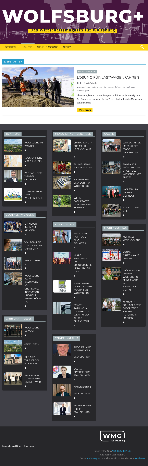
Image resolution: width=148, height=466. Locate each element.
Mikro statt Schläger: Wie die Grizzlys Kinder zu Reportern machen (132, 309)
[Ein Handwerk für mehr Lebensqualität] (62, 149)
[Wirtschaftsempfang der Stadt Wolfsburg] (111, 149)
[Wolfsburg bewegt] (13, 331)
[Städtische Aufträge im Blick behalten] (62, 240)
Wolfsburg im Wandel (33, 144)
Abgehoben (31, 344)
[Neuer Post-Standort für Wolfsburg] (62, 184)
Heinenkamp (84, 87)
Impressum (29, 446)
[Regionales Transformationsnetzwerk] (13, 380)
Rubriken (10, 47)
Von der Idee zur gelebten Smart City (33, 245)
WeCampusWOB (33, 262)
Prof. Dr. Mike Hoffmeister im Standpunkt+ (82, 352)
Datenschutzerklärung (12, 446)
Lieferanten (96, 87)
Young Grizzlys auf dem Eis (131, 255)
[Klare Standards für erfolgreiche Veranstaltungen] (62, 265)
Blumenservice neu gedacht (83, 166)
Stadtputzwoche (131, 209)
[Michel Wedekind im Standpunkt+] (62, 410)
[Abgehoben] (13, 346)
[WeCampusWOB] (13, 264)
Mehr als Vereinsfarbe (131, 238)
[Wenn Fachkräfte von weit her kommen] (62, 205)
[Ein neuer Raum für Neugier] (13, 229)
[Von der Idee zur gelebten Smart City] (13, 247)
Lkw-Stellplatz (128, 87)
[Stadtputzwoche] (111, 211)
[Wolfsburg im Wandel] (13, 146)
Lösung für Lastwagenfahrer (108, 77)
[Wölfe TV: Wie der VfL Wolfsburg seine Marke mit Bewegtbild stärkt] (111, 282)
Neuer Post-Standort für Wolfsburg (82, 182)
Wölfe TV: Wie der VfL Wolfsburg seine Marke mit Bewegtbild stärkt (131, 280)
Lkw (105, 87)
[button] (17, 47)
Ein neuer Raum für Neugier (30, 227)
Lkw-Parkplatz (114, 87)
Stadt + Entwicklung (87, 71)
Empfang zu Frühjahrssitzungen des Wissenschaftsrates (132, 171)
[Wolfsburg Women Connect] (111, 194)
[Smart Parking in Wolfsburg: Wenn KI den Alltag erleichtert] (62, 315)
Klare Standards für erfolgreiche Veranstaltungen (83, 263)
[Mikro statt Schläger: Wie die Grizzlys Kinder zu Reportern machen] (111, 311)
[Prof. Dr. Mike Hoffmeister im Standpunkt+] (62, 354)
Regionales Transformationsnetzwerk (33, 378)
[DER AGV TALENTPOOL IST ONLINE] (13, 362)
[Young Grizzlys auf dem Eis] (111, 257)
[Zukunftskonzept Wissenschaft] (13, 196)
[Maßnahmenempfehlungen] (13, 161)
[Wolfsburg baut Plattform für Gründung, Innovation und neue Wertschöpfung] (13, 290)
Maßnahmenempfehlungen (33, 159)
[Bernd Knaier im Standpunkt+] (62, 392)
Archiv (67, 47)
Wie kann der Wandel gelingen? (33, 176)
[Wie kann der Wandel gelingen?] (13, 178)
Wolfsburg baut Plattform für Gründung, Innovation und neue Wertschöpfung (33, 288)
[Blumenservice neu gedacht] (62, 167)
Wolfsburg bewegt (31, 329)
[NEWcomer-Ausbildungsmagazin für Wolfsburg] (62, 290)
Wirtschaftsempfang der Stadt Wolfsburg (132, 147)
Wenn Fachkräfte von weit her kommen (82, 203)
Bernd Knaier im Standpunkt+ (82, 390)
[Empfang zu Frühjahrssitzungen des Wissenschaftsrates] (111, 172)
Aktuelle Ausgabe (47, 47)
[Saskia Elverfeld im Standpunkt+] (62, 374)
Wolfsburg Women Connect (130, 192)
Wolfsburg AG (83, 90)
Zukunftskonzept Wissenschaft (33, 194)
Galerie (27, 47)
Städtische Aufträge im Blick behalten (81, 238)
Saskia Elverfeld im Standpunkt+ (82, 372)
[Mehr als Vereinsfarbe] (111, 240)
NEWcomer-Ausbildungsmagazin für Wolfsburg (83, 288)
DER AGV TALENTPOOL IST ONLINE (32, 360)
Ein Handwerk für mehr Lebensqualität (83, 147)
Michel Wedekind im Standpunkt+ (83, 408)
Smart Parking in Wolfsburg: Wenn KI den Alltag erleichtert (81, 313)
